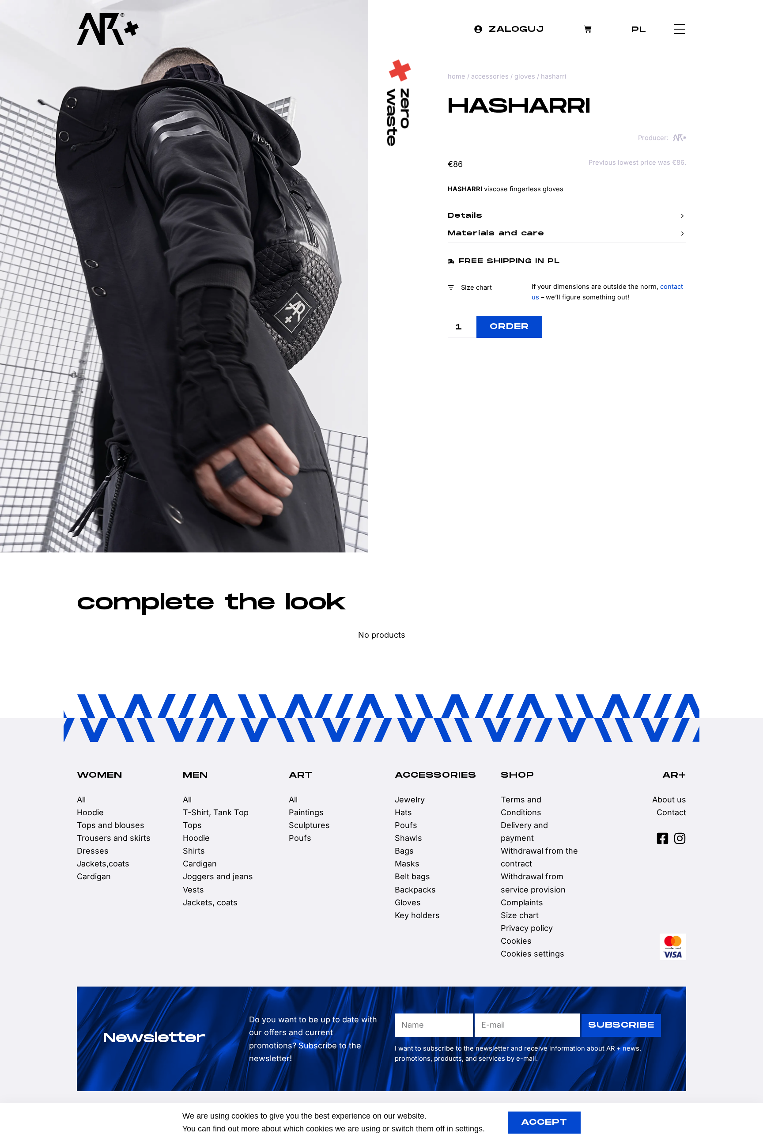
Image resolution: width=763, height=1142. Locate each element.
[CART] (587, 29)
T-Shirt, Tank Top (216, 812)
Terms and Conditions (521, 806)
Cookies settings (532, 953)
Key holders (417, 915)
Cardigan (94, 876)
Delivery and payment (524, 832)
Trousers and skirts (114, 838)
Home (456, 76)
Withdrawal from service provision (533, 883)
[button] (567, 216)
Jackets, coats (210, 902)
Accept (544, 1122)
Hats (403, 812)
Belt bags (412, 876)
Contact (671, 812)
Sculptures (309, 825)
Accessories (490, 76)
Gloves (524, 76)
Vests (193, 889)
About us (669, 799)
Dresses (93, 850)
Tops (192, 825)
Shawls (408, 838)
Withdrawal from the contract (539, 857)
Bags (404, 850)
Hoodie (90, 812)
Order (509, 326)
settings (469, 1128)
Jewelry (410, 799)
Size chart (520, 915)
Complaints (522, 902)
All (81, 799)
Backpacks (415, 889)
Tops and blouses (110, 825)
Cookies (516, 940)
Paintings (306, 812)
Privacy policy (527, 928)
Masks (407, 863)
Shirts (194, 850)
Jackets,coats (103, 863)
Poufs (300, 838)
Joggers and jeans (218, 876)
